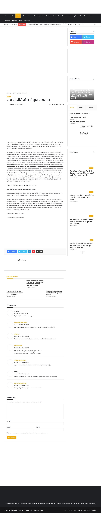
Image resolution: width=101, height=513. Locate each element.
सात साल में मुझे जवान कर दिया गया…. (80, 113)
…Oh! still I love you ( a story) (78, 117)
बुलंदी (75, 16)
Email (8, 427)
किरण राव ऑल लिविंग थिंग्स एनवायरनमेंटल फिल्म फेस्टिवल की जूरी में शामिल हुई (15, 293)
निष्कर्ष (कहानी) (84, 133)
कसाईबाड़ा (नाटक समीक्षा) (87, 126)
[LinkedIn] (29, 251)
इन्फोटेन (18, 16)
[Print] (41, 251)
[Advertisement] (66, 5)
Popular (72, 107)
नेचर (59, 16)
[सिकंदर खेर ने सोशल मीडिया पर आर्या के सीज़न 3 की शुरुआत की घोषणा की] (55, 285)
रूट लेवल (89, 16)
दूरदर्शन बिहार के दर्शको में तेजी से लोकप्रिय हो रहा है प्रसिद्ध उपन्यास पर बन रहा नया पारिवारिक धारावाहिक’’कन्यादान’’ (35, 283)
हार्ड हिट (20, 20)
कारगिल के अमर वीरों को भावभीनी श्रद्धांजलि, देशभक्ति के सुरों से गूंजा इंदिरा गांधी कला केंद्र (44, 24)
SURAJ (16, 372)
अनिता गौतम (12, 104)
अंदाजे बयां (12, 16)
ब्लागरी (79, 16)
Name (9, 421)
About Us (79, 510)
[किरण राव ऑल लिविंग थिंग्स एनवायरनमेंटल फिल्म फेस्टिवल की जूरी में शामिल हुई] (15, 285)
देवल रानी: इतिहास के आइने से (77, 122)
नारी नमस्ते (54, 16)
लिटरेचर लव (7, 20)
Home (6, 16)
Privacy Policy (86, 510)
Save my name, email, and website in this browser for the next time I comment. (28, 433)
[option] (82, 91)
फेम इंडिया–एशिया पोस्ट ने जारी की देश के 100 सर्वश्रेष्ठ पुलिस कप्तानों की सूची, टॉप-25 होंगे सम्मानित (82, 173)
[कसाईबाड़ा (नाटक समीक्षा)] (74, 128)
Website (38, 427)
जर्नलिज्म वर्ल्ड (47, 16)
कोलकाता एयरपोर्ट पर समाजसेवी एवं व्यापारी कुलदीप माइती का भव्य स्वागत (82, 197)
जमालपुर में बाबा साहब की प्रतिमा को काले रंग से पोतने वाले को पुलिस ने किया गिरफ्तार (82, 222)
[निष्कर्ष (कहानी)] (74, 138)
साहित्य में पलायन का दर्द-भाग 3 (81, 98)
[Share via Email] (37, 251)
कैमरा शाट (28, 16)
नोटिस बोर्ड (64, 16)
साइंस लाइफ (14, 20)
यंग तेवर (84, 16)
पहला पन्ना (70, 16)
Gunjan (16, 311)
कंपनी (23, 16)
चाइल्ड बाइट (40, 16)
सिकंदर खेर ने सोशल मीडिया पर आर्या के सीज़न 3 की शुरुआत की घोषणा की (54, 293)
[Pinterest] (33, 251)
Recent (81, 107)
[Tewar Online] (16, 6)
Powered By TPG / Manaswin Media (34, 510)
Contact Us (27, 20)
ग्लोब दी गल (34, 16)
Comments (91, 107)
